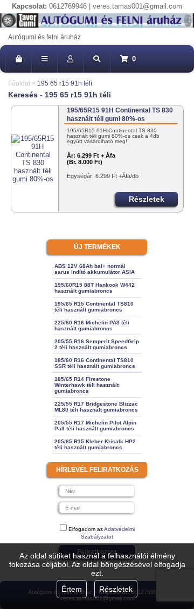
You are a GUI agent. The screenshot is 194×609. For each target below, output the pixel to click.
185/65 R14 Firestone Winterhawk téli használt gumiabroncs (86, 385)
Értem (71, 589)
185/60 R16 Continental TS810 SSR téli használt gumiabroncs (94, 363)
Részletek (116, 589)
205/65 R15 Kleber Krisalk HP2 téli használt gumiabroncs (95, 444)
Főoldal (19, 83)
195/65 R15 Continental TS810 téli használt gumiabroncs (94, 307)
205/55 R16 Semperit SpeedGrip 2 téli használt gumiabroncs (96, 344)
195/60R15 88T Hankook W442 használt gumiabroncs (94, 288)
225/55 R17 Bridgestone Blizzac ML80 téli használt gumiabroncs (96, 407)
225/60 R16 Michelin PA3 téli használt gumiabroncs (91, 325)
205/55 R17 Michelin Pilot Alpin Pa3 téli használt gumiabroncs (95, 425)
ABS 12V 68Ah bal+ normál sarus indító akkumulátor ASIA (94, 269)
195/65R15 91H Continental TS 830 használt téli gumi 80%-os (120, 115)
